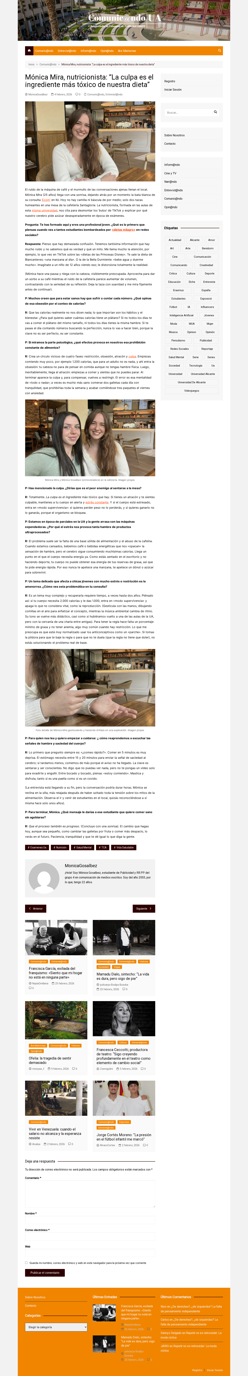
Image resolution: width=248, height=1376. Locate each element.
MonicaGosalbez (38, 94)
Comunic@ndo (44, 51)
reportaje (207, 349)
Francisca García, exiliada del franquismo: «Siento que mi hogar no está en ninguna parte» (55, 972)
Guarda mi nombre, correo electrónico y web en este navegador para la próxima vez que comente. (88, 1263)
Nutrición (61, 847)
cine (175, 256)
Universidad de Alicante (192, 382)
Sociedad (103, 967)
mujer (210, 323)
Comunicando (178, 265)
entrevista (209, 282)
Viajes (117, 967)
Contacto (170, 143)
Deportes (124, 1122)
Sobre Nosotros (174, 135)
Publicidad (206, 340)
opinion (191, 332)
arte (187, 248)
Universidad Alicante (203, 374)
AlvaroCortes (107, 1145)
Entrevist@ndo (67, 51)
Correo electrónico (37, 1230)
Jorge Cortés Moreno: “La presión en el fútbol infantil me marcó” (124, 1137)
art (172, 248)
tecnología (195, 365)
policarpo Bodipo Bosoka (114, 984)
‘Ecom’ (46, 200)
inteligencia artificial (181, 315)
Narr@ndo (170, 181)
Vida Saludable (125, 847)
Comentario (33, 1178)
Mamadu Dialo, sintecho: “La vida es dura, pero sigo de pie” (123, 976)
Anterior (38, 908)
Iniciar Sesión (173, 89)
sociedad (174, 365)
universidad (175, 374)
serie (196, 357)
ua (213, 365)
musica (173, 332)
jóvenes (209, 315)
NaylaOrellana (40, 983)
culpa (132, 356)
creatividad (206, 265)
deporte (209, 273)
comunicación (202, 256)
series (211, 357)
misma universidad (44, 210)
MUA (192, 323)
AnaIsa (36, 1144)
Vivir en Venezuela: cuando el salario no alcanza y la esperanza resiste (55, 1133)
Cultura (123, 1042)
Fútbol (173, 307)
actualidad (175, 240)
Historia (144, 961)
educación (174, 282)
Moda (173, 323)
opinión (210, 332)
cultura (191, 273)
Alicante (195, 240)
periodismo (178, 340)
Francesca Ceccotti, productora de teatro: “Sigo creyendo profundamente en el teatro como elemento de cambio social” (124, 1056)
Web (27, 1246)
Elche (192, 282)
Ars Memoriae (127, 51)
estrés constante (97, 502)
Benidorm (208, 248)
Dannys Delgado (171, 1333)
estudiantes (179, 298)
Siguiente (141, 908)
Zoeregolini (106, 1068)
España (206, 290)
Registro (169, 81)
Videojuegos (191, 390)
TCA (104, 847)
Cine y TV (170, 173)
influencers (207, 307)
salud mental (84, 847)
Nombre (31, 1213)
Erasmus (178, 290)
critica (173, 273)
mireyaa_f (38, 1068)
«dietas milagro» (123, 229)
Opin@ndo (107, 51)
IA (189, 307)
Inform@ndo (88, 51)
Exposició (206, 298)
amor (211, 240)
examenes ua (38, 847)
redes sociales (179, 349)
